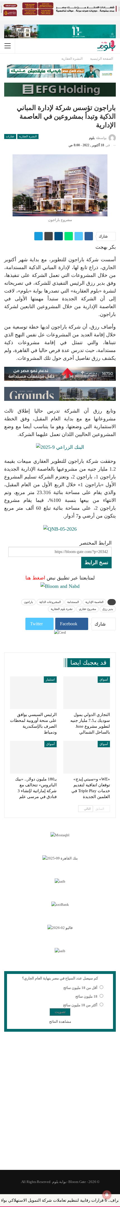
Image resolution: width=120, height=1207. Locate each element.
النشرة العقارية (28, 136)
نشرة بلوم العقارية (62, 608)
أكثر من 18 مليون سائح (80, 1005)
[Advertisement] (60, 1104)
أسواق (104, 679)
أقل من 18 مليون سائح (80, 988)
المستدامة (73, 602)
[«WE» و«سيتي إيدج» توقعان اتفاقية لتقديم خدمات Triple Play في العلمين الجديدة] (86, 757)
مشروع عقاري (87, 608)
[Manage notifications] (106, 1194)
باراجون (28, 602)
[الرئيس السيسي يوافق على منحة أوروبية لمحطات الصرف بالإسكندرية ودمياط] (33, 692)
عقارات (10, 136)
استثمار (50, 679)
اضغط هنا (35, 578)
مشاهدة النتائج (60, 1021)
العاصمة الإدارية (94, 602)
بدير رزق (107, 608)
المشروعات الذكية (50, 602)
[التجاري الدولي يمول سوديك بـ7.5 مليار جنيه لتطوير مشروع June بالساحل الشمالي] (86, 692)
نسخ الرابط (96, 562)
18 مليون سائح (86, 996)
